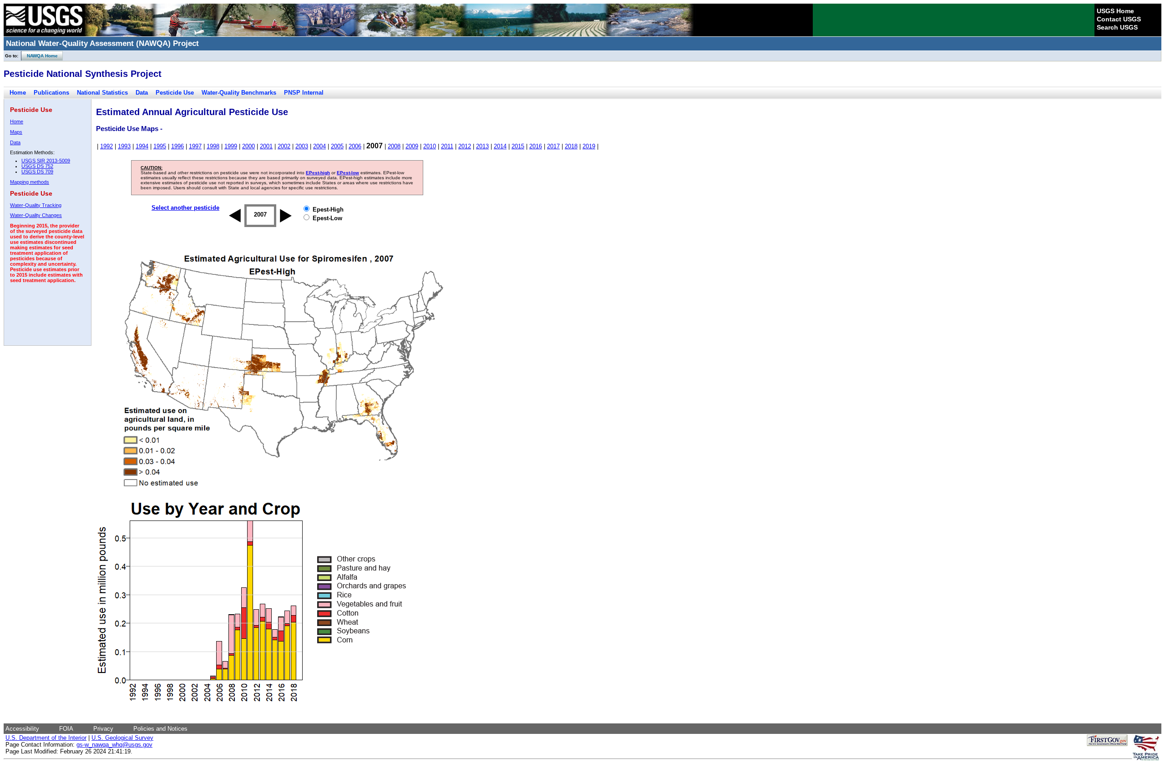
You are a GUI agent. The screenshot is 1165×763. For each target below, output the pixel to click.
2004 (319, 146)
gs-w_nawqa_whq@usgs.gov (114, 744)
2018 (571, 146)
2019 (588, 146)
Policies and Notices (160, 728)
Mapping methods (29, 182)
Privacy (103, 728)
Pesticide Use (175, 92)
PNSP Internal (304, 92)
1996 (177, 146)
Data (142, 92)
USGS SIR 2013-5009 (45, 160)
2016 (535, 146)
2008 (394, 146)
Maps (16, 132)
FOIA (66, 728)
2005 (337, 146)
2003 (301, 146)
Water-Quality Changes (36, 215)
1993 (124, 146)
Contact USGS (1119, 19)
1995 (159, 146)
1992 (106, 146)
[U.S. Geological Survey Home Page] (44, 34)
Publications (51, 92)
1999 (230, 146)
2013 (482, 146)
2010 (429, 146)
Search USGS (1117, 27)
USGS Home (1115, 11)
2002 (284, 146)
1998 (213, 146)
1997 (195, 146)
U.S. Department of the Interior (45, 737)
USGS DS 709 (37, 171)
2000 (248, 146)
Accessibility (22, 728)
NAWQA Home (39, 55)
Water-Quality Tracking (35, 205)
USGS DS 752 (37, 166)
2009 (411, 146)
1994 (142, 146)
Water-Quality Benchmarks (239, 92)
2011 (447, 146)
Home (18, 92)
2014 (500, 146)
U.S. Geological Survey (122, 737)
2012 (464, 146)
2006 (355, 146)
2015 (518, 146)
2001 (266, 146)
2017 (553, 146)
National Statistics (102, 92)
